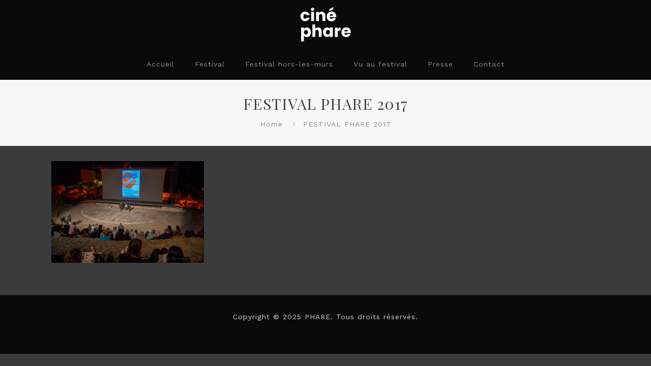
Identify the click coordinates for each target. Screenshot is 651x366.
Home (271, 124)
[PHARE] (325, 24)
